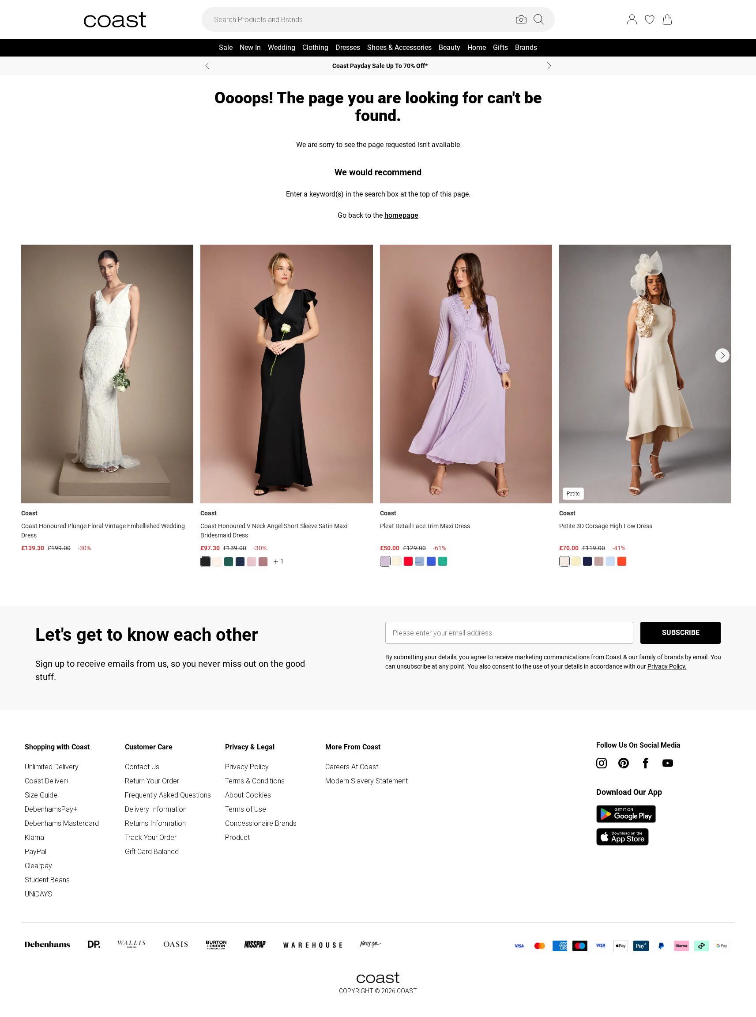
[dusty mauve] (263, 562)
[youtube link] (667, 763)
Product (237, 837)
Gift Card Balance (152, 851)
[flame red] (408, 561)
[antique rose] (251, 562)
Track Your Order (151, 837)
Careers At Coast (351, 766)
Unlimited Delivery (52, 766)
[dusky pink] (599, 561)
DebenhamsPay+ (51, 809)
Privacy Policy (247, 766)
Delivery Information (156, 809)
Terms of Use (245, 809)
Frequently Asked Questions (168, 794)
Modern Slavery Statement (366, 780)
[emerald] (228, 562)
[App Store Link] (626, 825)
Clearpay (38, 865)
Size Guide (41, 794)
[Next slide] (549, 66)
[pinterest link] (623, 763)
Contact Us (142, 766)
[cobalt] (431, 561)
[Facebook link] (645, 763)
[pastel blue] (610, 561)
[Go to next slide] (722, 355)
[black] (206, 562)
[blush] (217, 562)
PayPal (35, 851)
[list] (378, 411)
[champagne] (564, 561)
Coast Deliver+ (47, 780)
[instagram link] (601, 763)
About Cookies (248, 794)
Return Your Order (152, 780)
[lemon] (576, 561)
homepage (401, 215)
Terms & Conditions (255, 780)
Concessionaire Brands (261, 823)
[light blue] (420, 561)
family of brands (661, 657)
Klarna (34, 837)
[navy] (240, 562)
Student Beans (47, 879)
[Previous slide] (207, 66)
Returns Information (155, 823)
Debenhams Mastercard (62, 823)
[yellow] (397, 561)
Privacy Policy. (667, 666)
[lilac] (385, 561)
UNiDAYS (38, 893)
